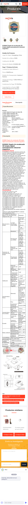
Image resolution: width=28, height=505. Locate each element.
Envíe (24, 464)
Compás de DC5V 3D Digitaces (10, 402)
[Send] (26, 502)
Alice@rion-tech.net (7, 0)
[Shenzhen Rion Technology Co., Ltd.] (6, 4)
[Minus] (26, 470)
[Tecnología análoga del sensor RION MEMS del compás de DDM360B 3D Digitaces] (19, 420)
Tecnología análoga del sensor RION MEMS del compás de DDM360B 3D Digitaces (19, 428)
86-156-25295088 (23, 0)
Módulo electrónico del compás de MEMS (13, 400)
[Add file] (2, 502)
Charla (25, 4)
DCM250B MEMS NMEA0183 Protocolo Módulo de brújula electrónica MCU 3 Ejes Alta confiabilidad (7, 428)
